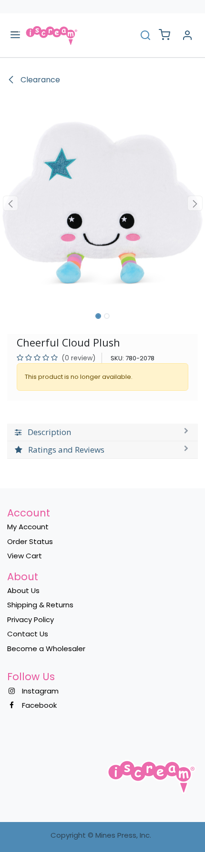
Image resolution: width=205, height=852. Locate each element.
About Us (23, 590)
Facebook (39, 705)
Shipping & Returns (40, 605)
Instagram (40, 691)
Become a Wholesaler (46, 649)
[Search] (145, 35)
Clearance (39, 79)
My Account (28, 527)
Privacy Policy (30, 619)
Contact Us (27, 634)
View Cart (24, 556)
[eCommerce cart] (164, 35)
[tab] (102, 432)
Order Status (30, 541)
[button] (10, 203)
